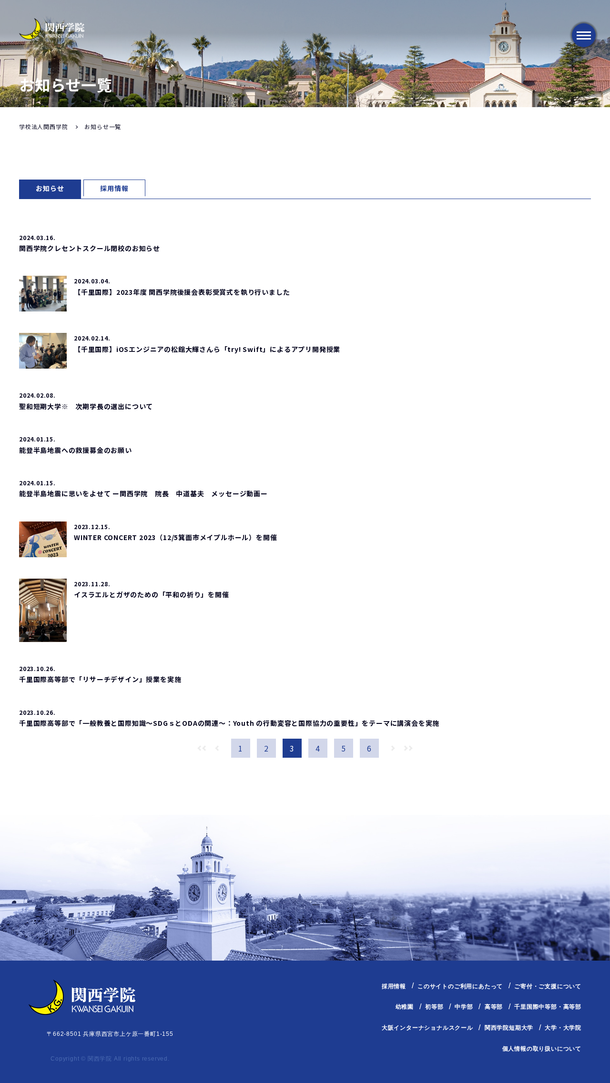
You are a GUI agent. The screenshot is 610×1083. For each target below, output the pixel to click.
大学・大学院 (563, 1027)
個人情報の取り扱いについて (541, 1048)
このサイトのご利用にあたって (460, 986)
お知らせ (50, 188)
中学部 (464, 1006)
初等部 (434, 1006)
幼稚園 (405, 1006)
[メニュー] (584, 35)
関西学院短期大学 (509, 1027)
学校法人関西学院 (43, 126)
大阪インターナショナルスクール (427, 1027)
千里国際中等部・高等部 (547, 1006)
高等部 (494, 1006)
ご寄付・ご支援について (547, 986)
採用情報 (114, 188)
